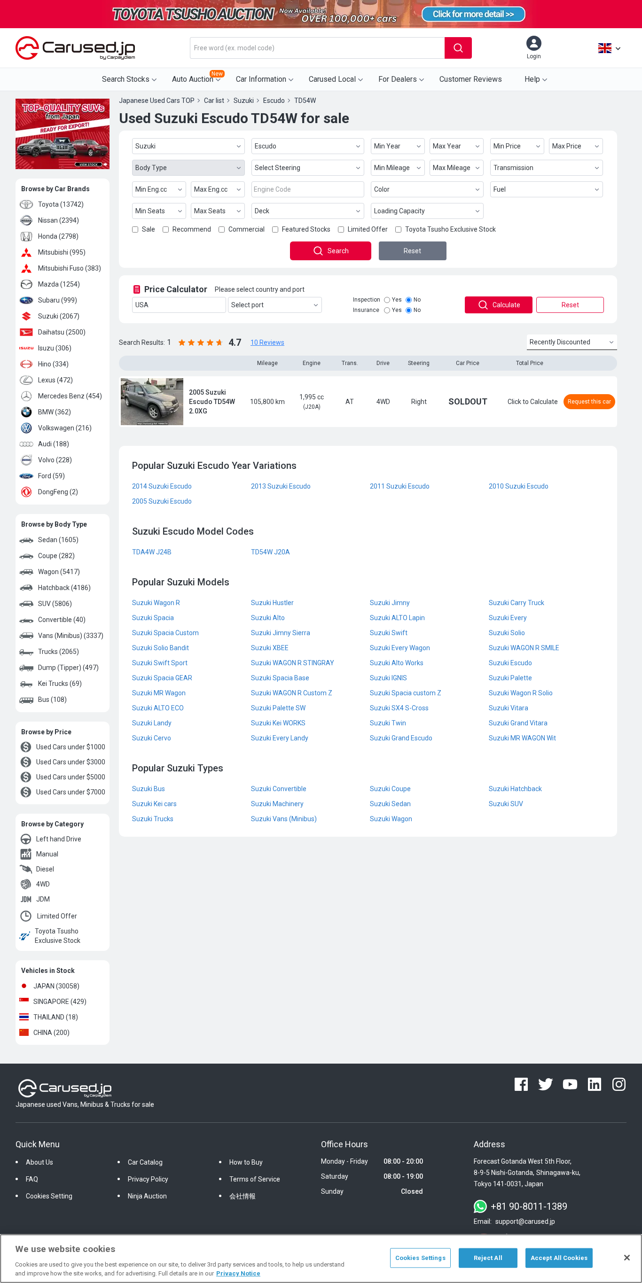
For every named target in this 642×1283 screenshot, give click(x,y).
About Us (39, 1162)
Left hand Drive (58, 839)
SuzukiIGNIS (388, 678)
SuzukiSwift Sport (160, 663)
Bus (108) (52, 699)
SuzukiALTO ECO (158, 708)
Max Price (566, 146)
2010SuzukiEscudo (518, 486)
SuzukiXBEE (270, 648)
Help (532, 79)
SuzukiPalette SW (278, 708)
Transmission (513, 167)
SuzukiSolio (507, 633)
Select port (247, 305)
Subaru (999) (57, 300)
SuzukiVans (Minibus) (284, 819)
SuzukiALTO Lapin (397, 618)
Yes (397, 299)
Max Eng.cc (210, 189)
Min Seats (150, 211)
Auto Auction (197, 77)
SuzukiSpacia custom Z (405, 693)
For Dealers (397, 79)
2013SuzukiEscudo (281, 486)
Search (338, 251)
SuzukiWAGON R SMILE (524, 648)
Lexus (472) (55, 380)
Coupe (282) (56, 556)
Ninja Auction (147, 1196)
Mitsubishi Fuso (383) (69, 268)
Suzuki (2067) (58, 316)
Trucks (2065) (58, 651)
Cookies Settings (420, 1257)
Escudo (265, 146)
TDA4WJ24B (152, 552)
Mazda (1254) (59, 284)
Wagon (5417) (59, 571)
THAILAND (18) (55, 1017)
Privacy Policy (148, 1179)
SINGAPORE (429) (59, 1001)
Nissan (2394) (58, 220)
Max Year (447, 146)
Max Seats (210, 211)
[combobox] (317, 48)
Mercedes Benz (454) (70, 396)
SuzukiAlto (268, 618)
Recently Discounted (560, 342)
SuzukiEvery (508, 618)
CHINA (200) (51, 1032)
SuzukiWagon (391, 819)
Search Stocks (125, 79)
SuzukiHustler (272, 603)
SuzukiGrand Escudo (401, 738)
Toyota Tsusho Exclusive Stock (57, 935)
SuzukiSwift (388, 633)
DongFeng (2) (58, 492)
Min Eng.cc (151, 189)
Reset (412, 251)
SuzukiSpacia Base (280, 678)
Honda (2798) (58, 236)
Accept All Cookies (559, 1257)
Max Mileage (451, 167)
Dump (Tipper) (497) (68, 667)
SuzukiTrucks (152, 819)
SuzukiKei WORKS (278, 723)
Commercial (246, 229)
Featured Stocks (306, 229)
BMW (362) (54, 412)
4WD (43, 884)
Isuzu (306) (54, 348)
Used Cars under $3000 (70, 762)
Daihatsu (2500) (62, 332)
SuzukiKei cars (154, 804)
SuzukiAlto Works (396, 663)
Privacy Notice (238, 1273)
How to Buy (246, 1162)
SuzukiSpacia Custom (165, 633)
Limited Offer (57, 916)
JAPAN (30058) (56, 986)
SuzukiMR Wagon (159, 693)
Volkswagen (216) (65, 428)
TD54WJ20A (270, 552)
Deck (262, 211)
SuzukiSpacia (153, 618)
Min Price (507, 146)
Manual (47, 854)
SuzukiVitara (508, 708)
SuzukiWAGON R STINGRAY (292, 663)
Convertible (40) (62, 619)
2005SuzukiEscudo (162, 501)
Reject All (488, 1257)
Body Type (151, 167)
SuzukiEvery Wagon (400, 648)
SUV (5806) (55, 603)
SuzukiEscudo (510, 663)
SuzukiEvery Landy (279, 738)
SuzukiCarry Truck (516, 603)
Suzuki (145, 146)
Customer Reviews (470, 79)
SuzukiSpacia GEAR (162, 678)
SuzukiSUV (506, 804)
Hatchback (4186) (64, 587)
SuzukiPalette (510, 678)
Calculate (506, 305)
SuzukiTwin (388, 723)
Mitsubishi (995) (62, 252)
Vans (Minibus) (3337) (70, 635)
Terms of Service (254, 1179)
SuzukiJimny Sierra (280, 633)
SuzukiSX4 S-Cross (399, 708)
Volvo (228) (55, 460)
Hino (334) (53, 364)
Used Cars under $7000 (70, 792)
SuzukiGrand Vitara (518, 723)
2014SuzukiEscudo (162, 486)
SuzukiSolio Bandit (160, 648)
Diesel (45, 869)
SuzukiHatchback (515, 789)
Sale (148, 229)
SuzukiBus (148, 789)
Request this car (589, 401)
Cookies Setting (49, 1196)
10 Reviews (267, 342)
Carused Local (332, 79)
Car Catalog (145, 1162)
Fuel (499, 189)
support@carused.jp (525, 1221)
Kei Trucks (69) (60, 683)
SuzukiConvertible (278, 789)
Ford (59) (51, 476)
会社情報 (242, 1196)
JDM (43, 899)
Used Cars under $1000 (70, 747)
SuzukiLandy (152, 723)
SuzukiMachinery (277, 804)
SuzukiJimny (390, 603)
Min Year (387, 146)
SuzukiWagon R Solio (521, 693)
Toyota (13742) (61, 204)
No (417, 299)
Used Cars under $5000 (70, 777)
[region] (321, 1258)
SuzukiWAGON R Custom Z (291, 693)
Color (382, 189)
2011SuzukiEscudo (400, 486)
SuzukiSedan (390, 804)
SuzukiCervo (151, 738)
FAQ (32, 1179)
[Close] (627, 1257)
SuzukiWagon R (156, 603)
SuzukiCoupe (390, 789)
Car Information (261, 79)
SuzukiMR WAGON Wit (522, 738)
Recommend (191, 229)
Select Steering (277, 167)
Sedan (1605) (58, 540)
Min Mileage (392, 167)
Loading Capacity (399, 211)
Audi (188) (53, 444)
